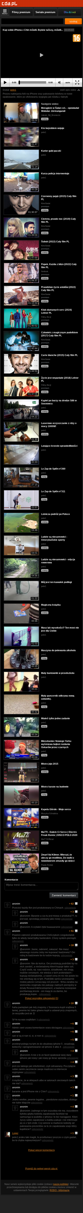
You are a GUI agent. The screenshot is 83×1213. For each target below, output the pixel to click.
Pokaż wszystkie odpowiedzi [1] (41, 998)
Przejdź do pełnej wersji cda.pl (41, 1168)
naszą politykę (60, 1184)
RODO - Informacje (59, 1190)
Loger (15, 1133)
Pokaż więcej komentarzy (41, 1150)
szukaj (73, 21)
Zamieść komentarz (64, 895)
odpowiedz (70, 907)
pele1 (13, 90)
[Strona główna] (9, 3)
